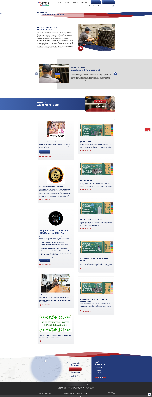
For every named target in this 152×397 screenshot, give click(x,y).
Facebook (96, 377)
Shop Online (45, 152)
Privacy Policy (67, 384)
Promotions (99, 372)
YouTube (98, 377)
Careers (98, 374)
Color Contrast (81, 396)
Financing (98, 370)
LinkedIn (100, 377)
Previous (36, 73)
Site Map (86, 384)
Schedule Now (100, 101)
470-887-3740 (96, 2)
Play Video (81, 48)
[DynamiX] (111, 392)
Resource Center (100, 369)
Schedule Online (108, 2)
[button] (60, 2)
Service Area (99, 367)
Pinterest (103, 377)
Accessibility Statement (77, 384)
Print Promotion (46, 156)
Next (115, 73)
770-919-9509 (100, 106)
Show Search (113, 5)
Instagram (105, 377)
